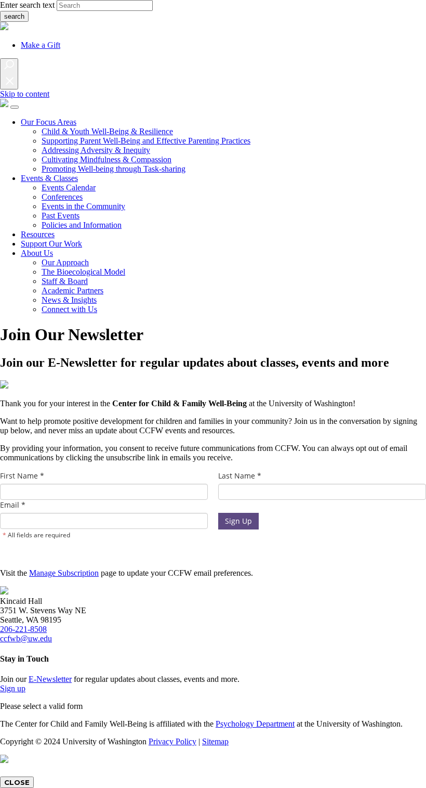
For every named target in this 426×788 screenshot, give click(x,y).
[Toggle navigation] (14, 107)
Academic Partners (72, 290)
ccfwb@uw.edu (26, 638)
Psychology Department (255, 723)
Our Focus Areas (48, 122)
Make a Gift (40, 45)
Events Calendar (69, 187)
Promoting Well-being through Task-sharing (113, 168)
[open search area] (9, 73)
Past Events (60, 215)
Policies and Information (82, 225)
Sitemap (215, 741)
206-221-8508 (23, 629)
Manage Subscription (64, 573)
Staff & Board (65, 281)
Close (17, 782)
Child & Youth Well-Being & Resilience (107, 131)
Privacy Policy (172, 741)
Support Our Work (51, 243)
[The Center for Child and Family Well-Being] (4, 104)
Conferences (62, 196)
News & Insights (69, 299)
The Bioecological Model (83, 271)
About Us (37, 253)
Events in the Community (83, 206)
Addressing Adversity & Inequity (96, 150)
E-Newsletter (50, 679)
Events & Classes (49, 178)
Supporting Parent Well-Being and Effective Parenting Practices (146, 140)
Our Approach (65, 262)
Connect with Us (69, 309)
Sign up (12, 688)
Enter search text (27, 5)
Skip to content (24, 93)
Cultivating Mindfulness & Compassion (106, 159)
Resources (38, 234)
